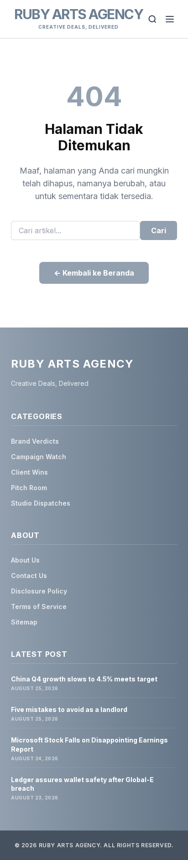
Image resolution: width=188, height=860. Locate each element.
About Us (25, 560)
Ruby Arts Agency (78, 14)
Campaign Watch (38, 457)
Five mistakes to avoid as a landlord (69, 709)
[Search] (152, 19)
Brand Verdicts (35, 441)
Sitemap (24, 622)
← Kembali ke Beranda (94, 272)
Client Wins (29, 472)
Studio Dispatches (40, 503)
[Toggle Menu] (169, 19)
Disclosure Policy (39, 591)
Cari (158, 230)
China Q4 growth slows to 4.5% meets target (84, 679)
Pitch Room (29, 487)
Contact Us (29, 575)
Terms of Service (39, 606)
